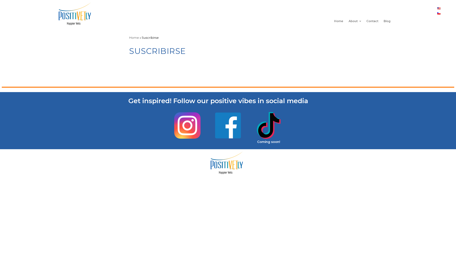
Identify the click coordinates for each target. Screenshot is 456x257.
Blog (387, 21)
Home (338, 21)
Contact (372, 21)
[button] (355, 21)
